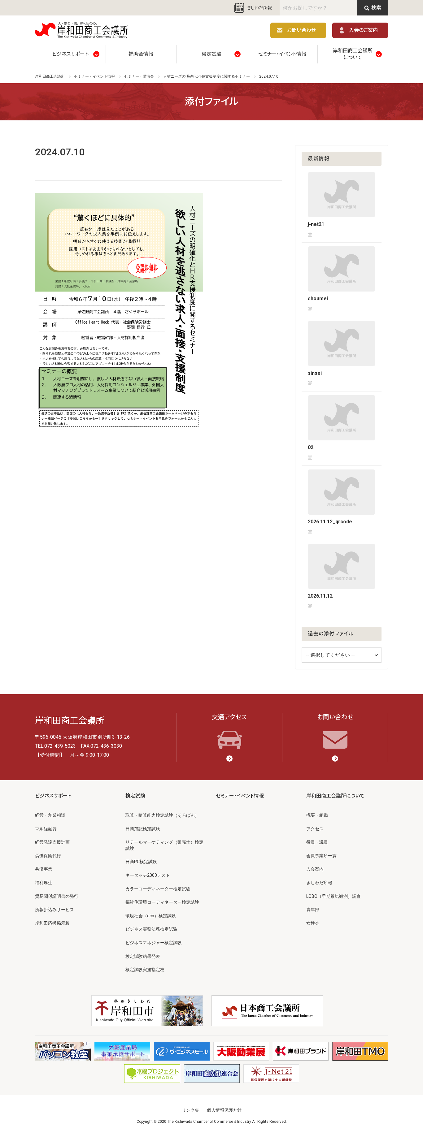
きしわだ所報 (259, 7)
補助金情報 (141, 54)
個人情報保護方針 (224, 1110)
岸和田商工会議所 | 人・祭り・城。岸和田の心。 (81, 30)
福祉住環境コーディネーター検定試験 (162, 902)
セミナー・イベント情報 (282, 54)
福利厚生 (43, 882)
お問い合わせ (301, 30)
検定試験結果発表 (142, 956)
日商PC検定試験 (141, 861)
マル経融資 (46, 828)
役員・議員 (317, 842)
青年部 (312, 909)
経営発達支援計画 (52, 842)
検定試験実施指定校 (144, 969)
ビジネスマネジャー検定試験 (153, 942)
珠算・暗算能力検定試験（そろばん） (162, 815)
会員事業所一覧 (321, 855)
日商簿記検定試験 (142, 828)
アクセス (315, 828)
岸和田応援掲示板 (52, 923)
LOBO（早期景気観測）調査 (333, 896)
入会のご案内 (363, 30)
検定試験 (211, 54)
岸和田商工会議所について (353, 54)
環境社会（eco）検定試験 (150, 915)
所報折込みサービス (54, 909)
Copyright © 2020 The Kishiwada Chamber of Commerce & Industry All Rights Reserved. (212, 1121)
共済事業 (43, 869)
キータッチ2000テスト (147, 875)
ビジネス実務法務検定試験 (151, 929)
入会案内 (315, 869)
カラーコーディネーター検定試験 (157, 888)
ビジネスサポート (70, 54)
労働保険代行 (48, 855)
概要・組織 (317, 815)
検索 (376, 8)
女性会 (312, 923)
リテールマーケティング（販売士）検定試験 (164, 845)
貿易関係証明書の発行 (56, 896)
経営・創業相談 (50, 815)
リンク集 (190, 1110)
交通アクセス (229, 717)
